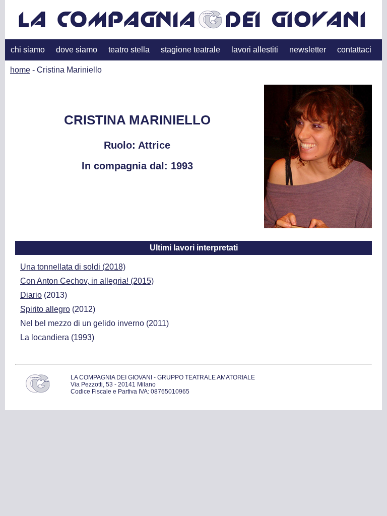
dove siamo (76, 49)
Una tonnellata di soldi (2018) (72, 267)
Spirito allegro (45, 309)
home (20, 70)
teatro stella (129, 49)
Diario (31, 295)
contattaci (354, 49)
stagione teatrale (190, 49)
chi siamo (28, 49)
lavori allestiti (254, 49)
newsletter (307, 49)
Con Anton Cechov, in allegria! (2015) (87, 281)
